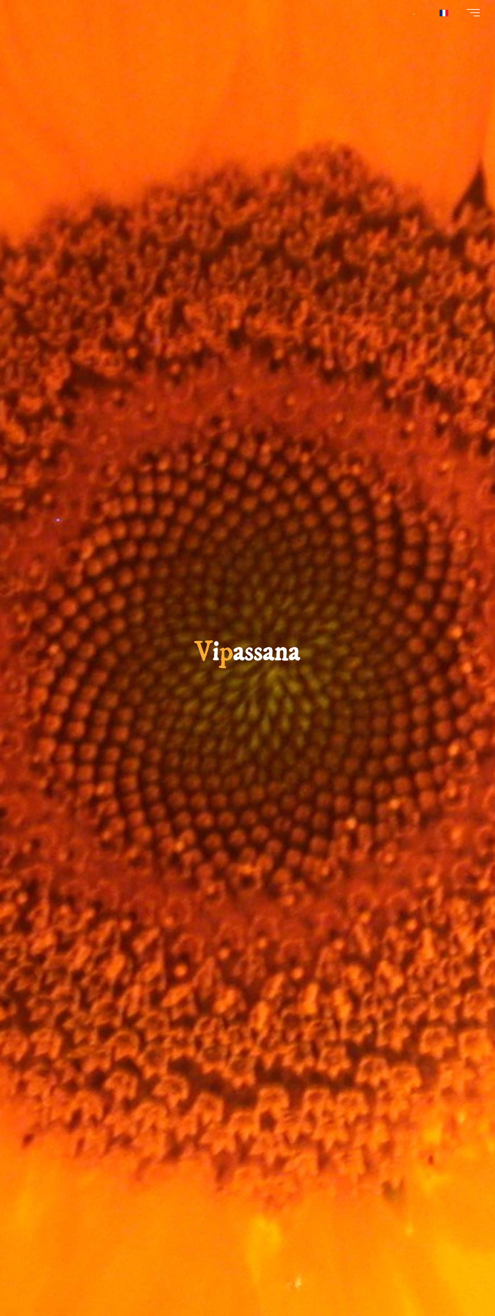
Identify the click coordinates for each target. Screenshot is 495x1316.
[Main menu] (473, 12)
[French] (444, 13)
